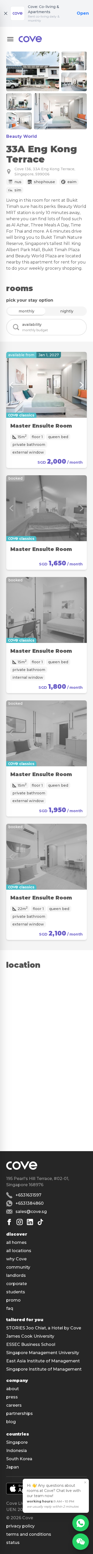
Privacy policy (20, 1526)
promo (13, 1300)
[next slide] (81, 385)
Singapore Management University (42, 1352)
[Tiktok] (40, 1222)
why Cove (16, 1258)
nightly (66, 311)
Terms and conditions (28, 1534)
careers (14, 1405)
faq (9, 1308)
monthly (26, 311)
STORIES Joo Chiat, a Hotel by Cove (43, 1328)
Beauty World (21, 136)
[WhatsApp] (80, 1523)
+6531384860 (30, 1203)
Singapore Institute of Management (44, 1369)
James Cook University (30, 1336)
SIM (17, 190)
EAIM (71, 182)
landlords (16, 1275)
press (12, 1397)
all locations (18, 1250)
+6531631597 (28, 1195)
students (15, 1291)
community (18, 1267)
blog (11, 1421)
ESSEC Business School (30, 1344)
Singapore (17, 1442)
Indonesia (16, 1450)
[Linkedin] (30, 1222)
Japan (12, 1467)
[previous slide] (11, 385)
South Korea (19, 1458)
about (12, 1388)
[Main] (30, 39)
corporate (16, 1283)
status (13, 1542)
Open (83, 13)
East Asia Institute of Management (43, 1360)
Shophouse (44, 182)
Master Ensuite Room (41, 426)
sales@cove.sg (31, 1211)
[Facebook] (9, 1222)
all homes (16, 1242)
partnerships (19, 1413)
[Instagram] (20, 1222)
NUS (17, 182)
